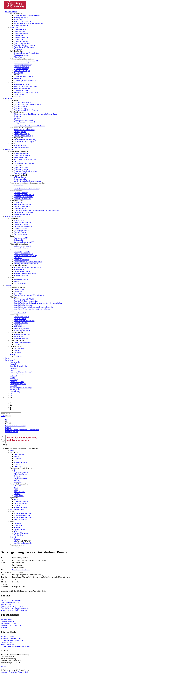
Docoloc (17, 539)
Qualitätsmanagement (21, 67)
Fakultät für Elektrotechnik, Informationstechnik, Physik (33, 307)
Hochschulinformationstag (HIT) (25, 256)
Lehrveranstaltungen (21, 33)
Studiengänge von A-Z (22, 17)
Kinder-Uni (18, 258)
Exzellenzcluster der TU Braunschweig (27, 104)
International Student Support (24, 163)
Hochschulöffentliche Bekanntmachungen (15, 646)
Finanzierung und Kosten (23, 43)
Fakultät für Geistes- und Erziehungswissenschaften (32, 309)
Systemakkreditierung (21, 69)
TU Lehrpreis (18, 73)
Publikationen (19, 496)
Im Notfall (13, 376)
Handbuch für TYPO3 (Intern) (11, 638)
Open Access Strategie (22, 134)
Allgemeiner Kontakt (21, 279)
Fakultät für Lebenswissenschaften (26, 301)
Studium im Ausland (21, 167)
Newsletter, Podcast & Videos (24, 212)
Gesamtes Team (19, 454)
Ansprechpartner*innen (22, 271)
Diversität (17, 352)
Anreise (16, 281)
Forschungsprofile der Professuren (26, 110)
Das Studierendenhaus (21, 260)
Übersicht (17, 486)
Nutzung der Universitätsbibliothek (26, 264)
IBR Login (4, 445)
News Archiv (18, 466)
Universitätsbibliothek (21, 317)
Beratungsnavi (19, 39)
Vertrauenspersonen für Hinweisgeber (14, 610)
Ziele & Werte (19, 220)
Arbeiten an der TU (21, 238)
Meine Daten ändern (8, 644)
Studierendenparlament (22, 334)
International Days (20, 208)
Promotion (17, 116)
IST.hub (17, 547)
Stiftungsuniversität (20, 228)
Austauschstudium (20, 157)
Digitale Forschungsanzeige (23, 136)
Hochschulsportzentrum (22, 329)
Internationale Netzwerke (22, 199)
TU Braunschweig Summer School (26, 159)
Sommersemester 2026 (22, 515)
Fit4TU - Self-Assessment (23, 21)
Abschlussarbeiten (20, 474)
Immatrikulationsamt (21, 90)
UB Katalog (14, 380)
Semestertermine (19, 31)
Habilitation (18, 124)
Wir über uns (18, 203)
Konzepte (17, 79)
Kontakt (12, 354)
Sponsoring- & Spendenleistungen (12, 606)
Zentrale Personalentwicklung (24, 321)
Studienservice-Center (21, 84)
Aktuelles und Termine (22, 206)
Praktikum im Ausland (21, 169)
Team (16, 470)
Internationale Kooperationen (24, 195)
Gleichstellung (19, 348)
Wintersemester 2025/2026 (23, 517)
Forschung (9, 98)
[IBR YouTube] (11, 397)
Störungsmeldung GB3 (18, 384)
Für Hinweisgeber (20, 283)
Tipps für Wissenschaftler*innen (25, 273)
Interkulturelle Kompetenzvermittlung (27, 189)
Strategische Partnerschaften (23, 197)
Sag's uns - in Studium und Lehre (25, 86)
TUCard (4, 627)
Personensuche (19, 356)
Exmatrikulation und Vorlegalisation (26, 53)
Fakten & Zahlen (20, 232)
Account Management (21, 533)
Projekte (17, 460)
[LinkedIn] (10, 407)
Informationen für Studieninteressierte (27, 16)
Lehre (16, 490)
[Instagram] (10, 403)
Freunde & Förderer (21, 248)
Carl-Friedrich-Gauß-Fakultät (24, 299)
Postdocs (17, 118)
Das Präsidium (19, 289)
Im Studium (14, 27)
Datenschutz (13, 672)
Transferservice (19, 327)
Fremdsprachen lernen (21, 187)
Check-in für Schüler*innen (23, 254)
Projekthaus (18, 96)
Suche (7, 358)
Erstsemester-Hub (20, 29)
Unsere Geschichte (20, 234)
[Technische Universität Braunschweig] (15, 8)
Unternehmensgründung (22, 246)
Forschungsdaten (20, 132)
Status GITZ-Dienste (17, 382)
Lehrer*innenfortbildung (22, 342)
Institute (12, 311)
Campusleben (18, 49)
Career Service (19, 94)
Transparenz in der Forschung (24, 130)
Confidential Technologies (23, 543)
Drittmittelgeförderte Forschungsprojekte (15, 608)
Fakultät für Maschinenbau (23, 305)
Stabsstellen (18, 291)
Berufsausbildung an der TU (24, 242)
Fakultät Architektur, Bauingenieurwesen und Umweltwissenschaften (38, 303)
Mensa (12, 370)
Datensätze (18, 482)
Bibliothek (17, 523)
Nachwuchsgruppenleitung (23, 120)
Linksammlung (15, 392)
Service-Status (19, 535)
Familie (16, 350)
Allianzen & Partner (21, 224)
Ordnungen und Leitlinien (23, 222)
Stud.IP (12, 378)
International (9, 149)
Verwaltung (18, 293)
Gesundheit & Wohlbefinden (24, 47)
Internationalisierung (21, 193)
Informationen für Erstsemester (11, 625)
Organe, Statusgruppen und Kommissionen (29, 295)
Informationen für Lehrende (23, 77)
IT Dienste (13, 386)
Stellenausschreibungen (22, 214)
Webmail (13, 364)
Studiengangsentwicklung (23, 65)
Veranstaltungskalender (22, 252)
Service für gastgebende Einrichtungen (27, 181)
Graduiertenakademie (21, 147)
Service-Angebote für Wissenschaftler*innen (29, 126)
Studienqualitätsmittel (21, 63)
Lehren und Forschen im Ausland (25, 171)
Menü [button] (3, 416)
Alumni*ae (18, 57)
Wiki (15, 531)
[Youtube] (11, 405)
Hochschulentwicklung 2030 (24, 226)
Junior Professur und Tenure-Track (26, 122)
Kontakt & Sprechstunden (23, 204)
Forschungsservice (20, 145)
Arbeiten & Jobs (19, 492)
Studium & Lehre (11, 12)
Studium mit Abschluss (22, 155)
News (12, 450)
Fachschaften (18, 336)
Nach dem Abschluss (21, 55)
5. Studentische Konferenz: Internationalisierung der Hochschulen (36, 210)
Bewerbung (18, 19)
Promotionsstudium (20, 179)
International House (21, 323)
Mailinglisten (18, 525)
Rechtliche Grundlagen (22, 71)
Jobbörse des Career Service (10, 602)
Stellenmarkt (18, 240)
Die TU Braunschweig (13, 216)
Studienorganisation (21, 37)
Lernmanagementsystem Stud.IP (25, 80)
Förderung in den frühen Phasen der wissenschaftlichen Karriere (36, 114)
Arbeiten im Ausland (21, 173)
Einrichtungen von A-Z (22, 330)
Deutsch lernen (19, 185)
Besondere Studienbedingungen (25, 45)
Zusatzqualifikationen (21, 41)
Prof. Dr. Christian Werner (21, 570)
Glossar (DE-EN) (7, 642)
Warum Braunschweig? (22, 25)
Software (17, 464)
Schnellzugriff (10, 360)
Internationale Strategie (22, 230)
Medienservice (19, 269)
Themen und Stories (21, 275)
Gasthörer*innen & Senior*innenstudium (28, 262)
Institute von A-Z (20, 313)
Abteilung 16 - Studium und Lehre (26, 92)
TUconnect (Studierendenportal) (21, 372)
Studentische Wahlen (21, 338)
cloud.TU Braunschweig (18, 366)
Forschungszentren (20, 108)
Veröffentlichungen (20, 462)
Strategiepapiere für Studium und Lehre (27, 61)
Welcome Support (20, 177)
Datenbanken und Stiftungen (24, 141)
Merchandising (6, 604)
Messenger (13, 368)
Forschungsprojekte (21, 106)
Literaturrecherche (11, 432)
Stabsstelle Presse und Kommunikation (27, 267)
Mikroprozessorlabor (17, 509)
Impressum (4, 672)
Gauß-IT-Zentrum (20, 319)
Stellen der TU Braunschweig (11, 600)
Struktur (8, 285)
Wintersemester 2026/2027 (23, 513)
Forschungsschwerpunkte (23, 102)
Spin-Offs (13, 537)
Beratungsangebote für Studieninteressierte (28, 23)
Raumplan (17, 458)
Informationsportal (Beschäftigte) (21, 388)
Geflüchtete (18, 161)
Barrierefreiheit (23, 672)
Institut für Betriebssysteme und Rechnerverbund (22, 430)
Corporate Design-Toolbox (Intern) (13, 640)
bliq (15, 541)
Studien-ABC (19, 35)
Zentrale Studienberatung (22, 88)
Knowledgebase (19, 529)
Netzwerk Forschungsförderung (25, 140)
